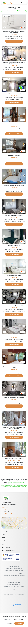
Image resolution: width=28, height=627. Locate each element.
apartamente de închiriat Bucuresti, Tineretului (15, 486)
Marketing (21, 619)
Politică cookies (6, 547)
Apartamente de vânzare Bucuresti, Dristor (14, 573)
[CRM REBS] (17, 604)
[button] (25, 11)
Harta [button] (23, 27)
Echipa (3, 537)
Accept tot (19, 623)
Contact (4, 540)
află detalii (18, 616)
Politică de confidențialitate (9, 550)
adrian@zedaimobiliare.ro (8, 509)
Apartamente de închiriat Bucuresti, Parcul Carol (14, 594)
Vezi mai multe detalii (14, 41)
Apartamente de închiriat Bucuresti (14, 584)
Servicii (4, 534)
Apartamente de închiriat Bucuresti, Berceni (14, 591)
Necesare (7, 619)
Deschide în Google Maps (8, 513)
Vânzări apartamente (14, 566)
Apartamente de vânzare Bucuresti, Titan (14, 570)
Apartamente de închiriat (14, 582)
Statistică (15, 619)
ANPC (3, 544)
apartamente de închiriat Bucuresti (16, 482)
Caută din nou (6, 10)
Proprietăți (5, 532)
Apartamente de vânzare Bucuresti (14, 568)
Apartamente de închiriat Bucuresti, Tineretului (14, 586)
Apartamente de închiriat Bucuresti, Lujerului (14, 592)
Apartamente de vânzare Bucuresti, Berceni (14, 572)
